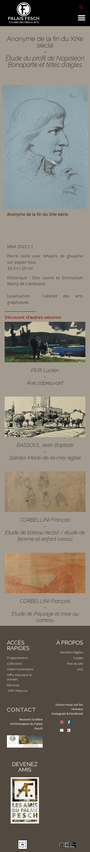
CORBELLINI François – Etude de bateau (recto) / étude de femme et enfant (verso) (45, 529)
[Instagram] (61, 722)
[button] (81, 7)
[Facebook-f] (69, 722)
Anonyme (16, 214)
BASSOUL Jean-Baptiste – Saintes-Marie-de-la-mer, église (45, 451)
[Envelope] (61, 730)
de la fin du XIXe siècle (47, 214)
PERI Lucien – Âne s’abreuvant (45, 376)
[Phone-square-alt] (69, 730)
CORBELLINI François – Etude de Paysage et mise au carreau (45, 610)
